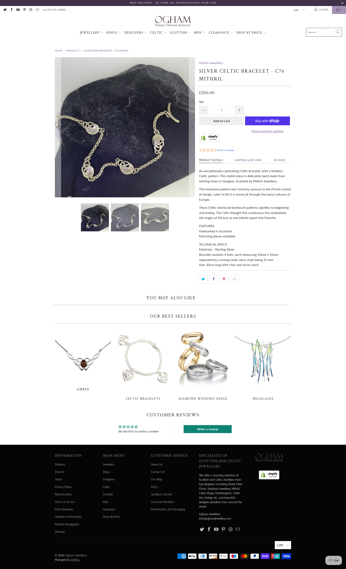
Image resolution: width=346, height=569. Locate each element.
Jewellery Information (68, 516)
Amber (83, 359)
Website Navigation (67, 524)
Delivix (75, 559)
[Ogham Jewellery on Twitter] (5, 10)
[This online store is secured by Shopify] (209, 141)
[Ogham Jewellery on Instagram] (31, 10)
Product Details (211, 160)
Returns (59, 472)
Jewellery (90, 32)
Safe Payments (64, 509)
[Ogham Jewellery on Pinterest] (24, 10)
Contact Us (158, 472)
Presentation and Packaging (168, 509)
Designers (134, 32)
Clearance (219, 32)
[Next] (192, 127)
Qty (201, 101)
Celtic (157, 32)
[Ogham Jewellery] (173, 22)
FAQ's (154, 487)
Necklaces (263, 364)
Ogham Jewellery (75, 555)
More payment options (267, 131)
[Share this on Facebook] (213, 279)
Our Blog (156, 479)
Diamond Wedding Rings (203, 364)
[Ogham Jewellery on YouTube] (18, 10)
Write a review (207, 429)
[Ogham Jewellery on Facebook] (11, 10)
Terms (58, 479)
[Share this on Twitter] (203, 279)
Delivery (60, 464)
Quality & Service (161, 494)
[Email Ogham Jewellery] (37, 10)
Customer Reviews (162, 502)
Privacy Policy (63, 487)
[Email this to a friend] (234, 279)
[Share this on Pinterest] (224, 279)
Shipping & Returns (248, 160)
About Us (157, 464)
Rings (112, 32)
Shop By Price (249, 32)
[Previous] (58, 127)
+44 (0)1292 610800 (54, 10)
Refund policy (63, 494)
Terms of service (65, 502)
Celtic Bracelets (143, 364)
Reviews (279, 160)
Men (198, 32)
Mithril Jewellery (211, 63)
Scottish (179, 32)
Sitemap (60, 531)
